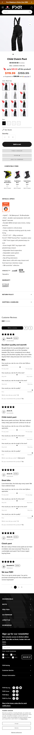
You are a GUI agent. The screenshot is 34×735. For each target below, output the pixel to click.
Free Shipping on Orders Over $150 (17, 2)
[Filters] (26, 328)
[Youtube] (20, 687)
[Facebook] (13, 687)
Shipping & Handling (10, 302)
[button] (14, 63)
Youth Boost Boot (17, 181)
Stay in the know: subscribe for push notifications (14, 704)
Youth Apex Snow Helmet (7, 181)
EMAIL (4, 644)
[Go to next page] (22, 587)
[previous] (2, 2)
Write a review (12, 328)
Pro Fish (6, 609)
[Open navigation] (3, 7)
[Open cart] (31, 7)
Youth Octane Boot (27, 181)
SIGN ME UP (27, 657)
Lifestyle (6, 620)
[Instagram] (17, 687)
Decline (17, 728)
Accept (16, 723)
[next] (31, 2)
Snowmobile (7, 599)
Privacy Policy (24, 719)
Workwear (7, 625)
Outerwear (7, 615)
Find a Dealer (17, 151)
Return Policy (8, 295)
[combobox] (16, 12)
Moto (4, 604)
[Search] (30, 12)
